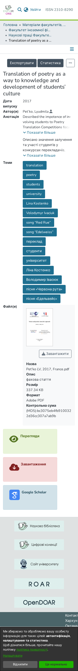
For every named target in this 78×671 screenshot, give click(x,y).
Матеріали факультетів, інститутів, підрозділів (44, 25)
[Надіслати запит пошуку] (20, 9)
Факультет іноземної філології (30, 30)
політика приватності (31, 650)
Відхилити (20, 664)
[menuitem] (26, 9)
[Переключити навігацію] (72, 49)
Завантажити (57, 353)
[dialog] (39, 649)
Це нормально (56, 664)
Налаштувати (12, 656)
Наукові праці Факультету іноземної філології (30, 35)
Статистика (50, 63)
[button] (39, 132)
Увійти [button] (35, 9)
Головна (10, 25)
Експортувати (22, 63)
